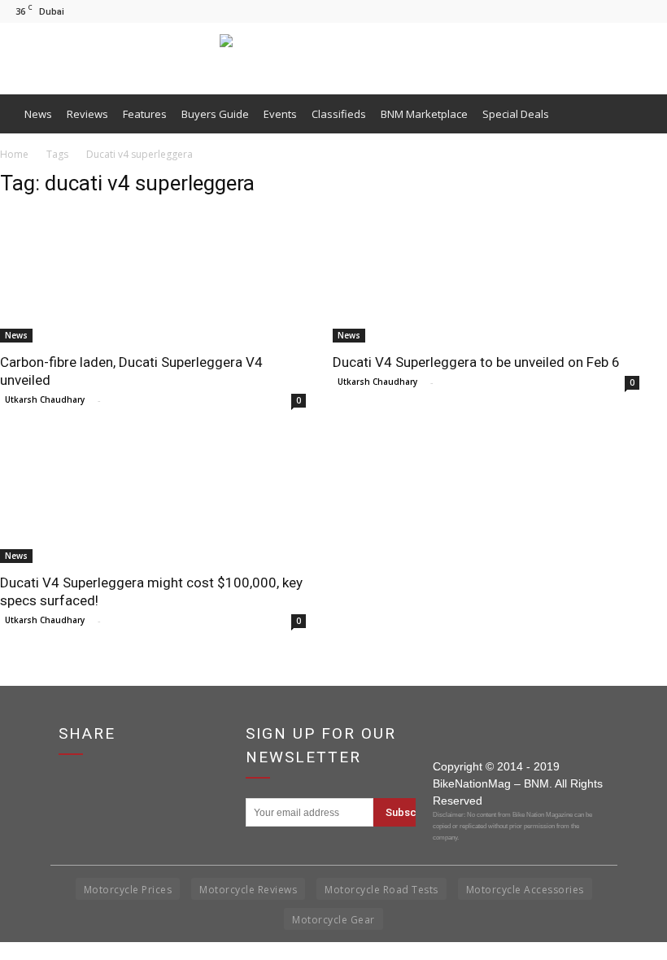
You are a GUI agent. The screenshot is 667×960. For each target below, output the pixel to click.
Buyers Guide (215, 114)
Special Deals (515, 114)
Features (145, 114)
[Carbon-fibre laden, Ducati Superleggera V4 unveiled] (155, 277)
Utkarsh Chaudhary (45, 399)
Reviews (87, 114)
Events (280, 114)
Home (14, 154)
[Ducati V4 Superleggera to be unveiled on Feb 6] (488, 277)
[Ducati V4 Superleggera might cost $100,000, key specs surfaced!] (155, 498)
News (38, 114)
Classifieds (339, 114)
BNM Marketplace (424, 114)
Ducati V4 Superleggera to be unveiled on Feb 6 (476, 362)
